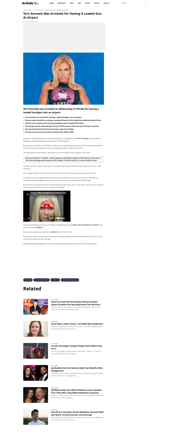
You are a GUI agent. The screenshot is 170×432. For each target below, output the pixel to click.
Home (51, 3)
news (30, 10)
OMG (79, 3)
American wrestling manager (70, 280)
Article (97, 3)
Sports (87, 3)
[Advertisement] (64, 36)
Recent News (27, 280)
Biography (62, 3)
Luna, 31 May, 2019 (30, 22)
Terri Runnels (55, 280)
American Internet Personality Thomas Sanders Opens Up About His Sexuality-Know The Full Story (75, 303)
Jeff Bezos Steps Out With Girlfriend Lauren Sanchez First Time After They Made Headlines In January (76, 391)
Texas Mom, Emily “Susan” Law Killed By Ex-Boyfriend (77, 323)
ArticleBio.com (40, 243)
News (72, 3)
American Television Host (42, 280)
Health (106, 3)
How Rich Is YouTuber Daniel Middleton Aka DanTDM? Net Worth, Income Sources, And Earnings (77, 413)
